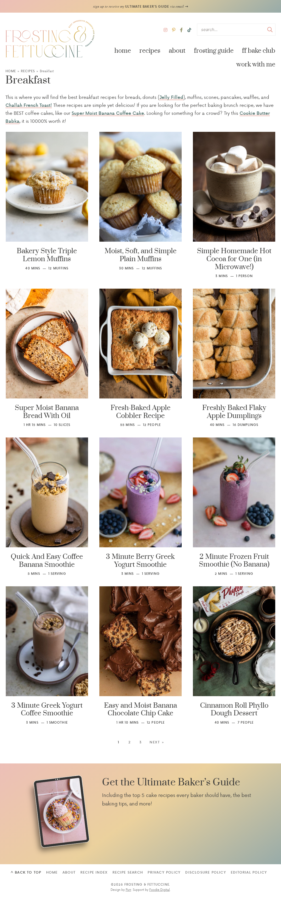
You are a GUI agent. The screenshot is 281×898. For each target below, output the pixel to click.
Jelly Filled (171, 97)
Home (122, 51)
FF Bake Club (258, 51)
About (177, 51)
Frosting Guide (214, 51)
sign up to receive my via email (138, 6)
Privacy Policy (164, 872)
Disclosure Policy (205, 872)
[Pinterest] (173, 30)
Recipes (149, 51)
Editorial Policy (249, 872)
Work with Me (255, 64)
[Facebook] (181, 30)
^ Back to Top (26, 872)
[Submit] (270, 29)
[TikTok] (189, 30)
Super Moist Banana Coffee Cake (108, 113)
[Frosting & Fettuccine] (50, 38)
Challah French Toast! (28, 105)
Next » (157, 742)
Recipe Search (128, 872)
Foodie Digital (159, 890)
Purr (128, 890)
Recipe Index (94, 872)
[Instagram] (165, 30)
